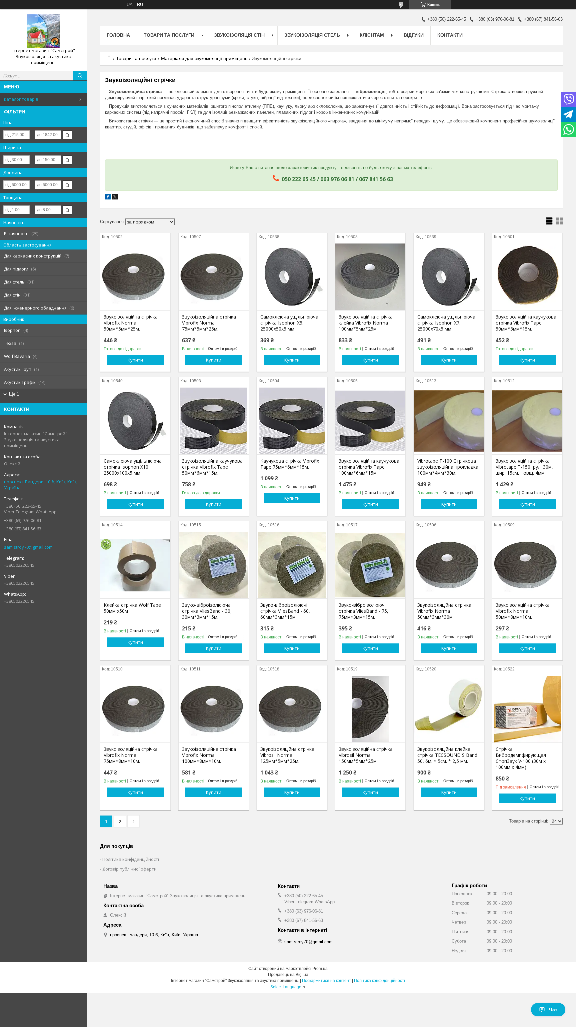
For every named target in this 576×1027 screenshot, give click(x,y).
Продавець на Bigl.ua (288, 974)
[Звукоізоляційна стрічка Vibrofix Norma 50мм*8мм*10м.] (527, 565)
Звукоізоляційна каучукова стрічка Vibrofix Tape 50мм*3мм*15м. (526, 323)
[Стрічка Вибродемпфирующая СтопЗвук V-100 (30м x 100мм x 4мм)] (527, 709)
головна (118, 35)
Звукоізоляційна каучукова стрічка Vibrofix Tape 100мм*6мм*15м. (369, 467)
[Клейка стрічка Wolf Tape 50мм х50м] (135, 565)
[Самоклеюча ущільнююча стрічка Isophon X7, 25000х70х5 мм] (449, 276)
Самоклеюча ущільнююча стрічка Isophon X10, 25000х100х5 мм (133, 467)
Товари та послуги (136, 58)
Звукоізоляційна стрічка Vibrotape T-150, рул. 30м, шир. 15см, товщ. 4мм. (524, 467)
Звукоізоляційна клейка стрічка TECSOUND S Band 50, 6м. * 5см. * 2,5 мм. (447, 755)
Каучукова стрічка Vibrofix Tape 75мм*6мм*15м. (289, 464)
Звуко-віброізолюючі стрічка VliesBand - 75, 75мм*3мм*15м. (363, 611)
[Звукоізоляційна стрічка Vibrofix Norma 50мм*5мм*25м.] (135, 276)
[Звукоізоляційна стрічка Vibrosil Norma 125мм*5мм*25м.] (292, 709)
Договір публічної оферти (129, 869)
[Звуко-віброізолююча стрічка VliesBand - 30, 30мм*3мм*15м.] (214, 565)
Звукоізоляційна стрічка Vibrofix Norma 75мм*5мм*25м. (209, 323)
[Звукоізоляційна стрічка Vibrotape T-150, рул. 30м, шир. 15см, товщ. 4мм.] (527, 421)
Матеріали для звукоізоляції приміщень (204, 58)
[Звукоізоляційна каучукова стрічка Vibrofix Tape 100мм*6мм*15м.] (370, 421)
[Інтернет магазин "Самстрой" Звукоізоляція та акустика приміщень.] (43, 31)
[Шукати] (80, 76)
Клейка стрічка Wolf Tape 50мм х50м (132, 608)
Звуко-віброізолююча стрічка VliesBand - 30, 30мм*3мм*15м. (207, 611)
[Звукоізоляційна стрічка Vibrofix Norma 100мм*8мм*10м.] (214, 709)
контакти (450, 35)
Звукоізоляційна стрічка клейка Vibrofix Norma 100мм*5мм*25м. (366, 323)
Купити (135, 360)
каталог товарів (21, 99)
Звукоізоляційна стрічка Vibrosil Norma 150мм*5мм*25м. (366, 755)
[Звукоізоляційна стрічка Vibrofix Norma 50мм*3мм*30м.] (449, 565)
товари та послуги (169, 35)
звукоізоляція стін (239, 35)
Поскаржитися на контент (326, 980)
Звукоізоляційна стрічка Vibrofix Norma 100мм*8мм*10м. (209, 755)
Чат (553, 1009)
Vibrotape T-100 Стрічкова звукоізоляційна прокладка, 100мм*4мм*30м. (448, 467)
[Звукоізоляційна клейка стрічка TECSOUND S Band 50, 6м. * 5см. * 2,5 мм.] (449, 709)
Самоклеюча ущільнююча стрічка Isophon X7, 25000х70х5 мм (446, 323)
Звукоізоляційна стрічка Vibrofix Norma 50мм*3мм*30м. (444, 611)
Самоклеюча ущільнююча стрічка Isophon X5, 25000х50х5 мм (289, 323)
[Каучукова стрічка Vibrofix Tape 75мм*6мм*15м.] (292, 421)
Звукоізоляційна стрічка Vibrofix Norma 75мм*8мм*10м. (131, 755)
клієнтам (372, 35)
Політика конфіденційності (130, 859)
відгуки (414, 35)
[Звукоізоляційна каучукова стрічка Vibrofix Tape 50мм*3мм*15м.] (527, 276)
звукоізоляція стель (312, 35)
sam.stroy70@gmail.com (28, 547)
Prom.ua (320, 968)
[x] (115, 197)
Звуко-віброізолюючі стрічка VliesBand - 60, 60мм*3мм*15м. (285, 611)
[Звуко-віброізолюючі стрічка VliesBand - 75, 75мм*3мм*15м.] (370, 565)
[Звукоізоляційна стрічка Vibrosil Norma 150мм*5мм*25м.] (370, 709)
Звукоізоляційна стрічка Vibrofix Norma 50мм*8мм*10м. (523, 611)
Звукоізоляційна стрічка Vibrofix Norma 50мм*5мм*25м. (131, 323)
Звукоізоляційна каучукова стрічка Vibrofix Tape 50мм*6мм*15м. (212, 467)
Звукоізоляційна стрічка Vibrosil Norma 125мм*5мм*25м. (287, 755)
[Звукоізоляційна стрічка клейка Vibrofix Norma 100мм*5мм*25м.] (370, 276)
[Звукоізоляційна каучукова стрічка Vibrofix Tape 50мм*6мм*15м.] (214, 421)
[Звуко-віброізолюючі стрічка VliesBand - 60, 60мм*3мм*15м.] (292, 565)
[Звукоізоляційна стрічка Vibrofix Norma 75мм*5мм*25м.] (214, 276)
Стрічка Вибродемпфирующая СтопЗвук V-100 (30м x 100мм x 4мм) (521, 758)
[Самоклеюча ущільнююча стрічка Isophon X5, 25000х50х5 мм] (292, 276)
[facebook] (108, 197)
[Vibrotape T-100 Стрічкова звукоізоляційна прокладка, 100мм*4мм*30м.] (449, 421)
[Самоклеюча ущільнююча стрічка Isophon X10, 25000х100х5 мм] (135, 421)
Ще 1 (14, 394)
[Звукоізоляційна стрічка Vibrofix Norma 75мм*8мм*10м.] (135, 709)
